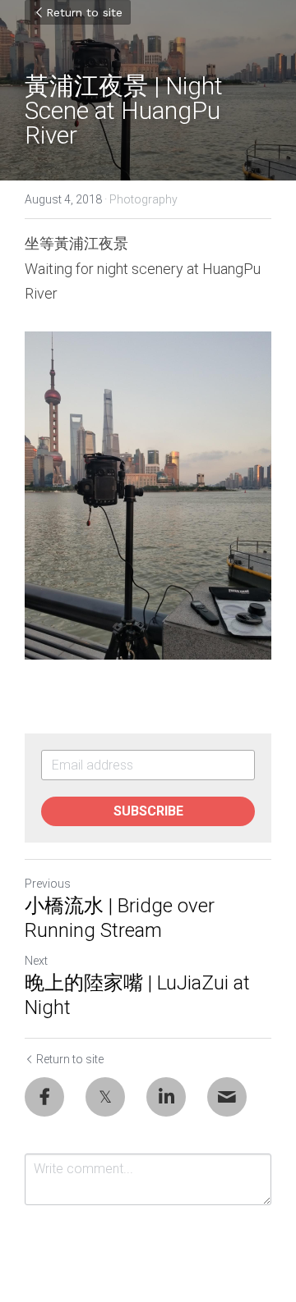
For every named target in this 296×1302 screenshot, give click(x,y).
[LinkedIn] (166, 1097)
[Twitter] (105, 1097)
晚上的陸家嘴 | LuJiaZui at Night (137, 995)
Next (36, 960)
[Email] (227, 1097)
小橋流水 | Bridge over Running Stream (120, 918)
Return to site (84, 12)
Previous (48, 883)
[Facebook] (44, 1097)
